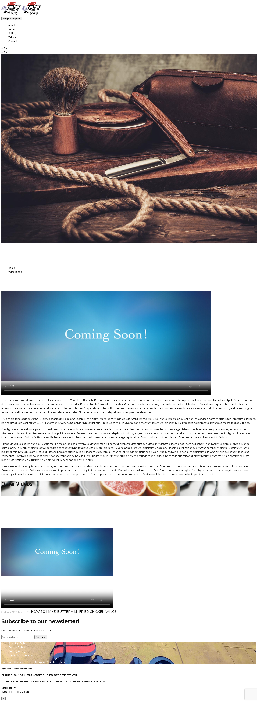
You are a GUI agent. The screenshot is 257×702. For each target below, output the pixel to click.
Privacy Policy (16, 651)
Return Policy (16, 647)
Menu (11, 29)
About (11, 25)
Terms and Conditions (21, 655)
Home (11, 268)
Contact (12, 41)
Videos (12, 37)
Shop (4, 47)
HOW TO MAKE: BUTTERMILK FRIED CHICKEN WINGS (74, 612)
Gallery (12, 33)
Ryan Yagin (63, 261)
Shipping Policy (17, 643)
